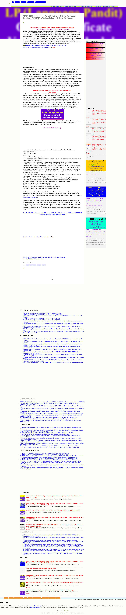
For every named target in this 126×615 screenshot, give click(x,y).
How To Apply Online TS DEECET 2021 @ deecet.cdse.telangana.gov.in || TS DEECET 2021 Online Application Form (53, 362)
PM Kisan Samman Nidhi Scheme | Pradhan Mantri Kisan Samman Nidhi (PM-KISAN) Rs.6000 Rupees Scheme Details (53, 549)
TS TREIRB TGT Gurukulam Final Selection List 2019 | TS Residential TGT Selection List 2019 (44, 453)
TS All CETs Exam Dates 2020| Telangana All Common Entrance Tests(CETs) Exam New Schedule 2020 (50, 540)
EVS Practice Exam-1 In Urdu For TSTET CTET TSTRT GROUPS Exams (41, 319)
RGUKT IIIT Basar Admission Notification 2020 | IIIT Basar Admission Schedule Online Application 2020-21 (48, 419)
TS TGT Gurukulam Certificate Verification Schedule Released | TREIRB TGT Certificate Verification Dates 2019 (49, 457)
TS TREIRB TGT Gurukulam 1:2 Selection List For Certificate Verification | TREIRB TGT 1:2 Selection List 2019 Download (51, 455)
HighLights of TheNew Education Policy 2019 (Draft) (41, 568)
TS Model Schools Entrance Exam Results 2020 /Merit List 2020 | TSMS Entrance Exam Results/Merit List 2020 (49, 446)
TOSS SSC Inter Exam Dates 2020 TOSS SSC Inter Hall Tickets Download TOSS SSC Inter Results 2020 (46, 432)
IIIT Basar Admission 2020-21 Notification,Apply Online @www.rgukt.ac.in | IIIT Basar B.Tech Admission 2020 (48, 417)
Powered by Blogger (63, 610)
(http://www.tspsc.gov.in (30, 197)
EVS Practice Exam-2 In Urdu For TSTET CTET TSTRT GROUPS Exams (41, 318)
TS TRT (39, 265)
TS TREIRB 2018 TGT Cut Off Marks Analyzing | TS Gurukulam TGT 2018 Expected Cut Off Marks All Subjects (49, 459)
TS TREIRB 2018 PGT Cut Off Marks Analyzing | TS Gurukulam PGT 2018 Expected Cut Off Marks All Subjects (48, 458)
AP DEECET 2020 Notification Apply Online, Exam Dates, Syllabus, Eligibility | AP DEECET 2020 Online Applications (53, 545)
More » (28, 500)
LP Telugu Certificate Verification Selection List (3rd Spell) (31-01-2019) (45, 45)
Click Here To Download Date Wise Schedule (36, 47)
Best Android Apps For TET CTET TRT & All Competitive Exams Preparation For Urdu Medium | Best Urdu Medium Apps (96, 148)
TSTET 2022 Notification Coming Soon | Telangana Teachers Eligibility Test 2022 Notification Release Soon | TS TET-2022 (52, 402)
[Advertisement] (52, 57)
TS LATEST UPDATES (31, 265)
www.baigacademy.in (35, 607)
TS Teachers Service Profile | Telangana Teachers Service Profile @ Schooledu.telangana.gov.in (44, 434)
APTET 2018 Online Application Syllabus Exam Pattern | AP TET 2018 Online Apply (50, 590)
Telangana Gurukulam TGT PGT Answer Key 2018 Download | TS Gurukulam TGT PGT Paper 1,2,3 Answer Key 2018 (50, 461)
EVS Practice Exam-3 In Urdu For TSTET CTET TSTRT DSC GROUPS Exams (100, 6)
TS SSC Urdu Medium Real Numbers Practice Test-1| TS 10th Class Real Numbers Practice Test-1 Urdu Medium (52, 544)
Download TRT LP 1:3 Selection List (33, 259)
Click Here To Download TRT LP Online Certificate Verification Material (44, 257)
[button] (23, 23)
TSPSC (43, 265)
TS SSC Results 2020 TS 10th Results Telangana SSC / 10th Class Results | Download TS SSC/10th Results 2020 (49, 447)
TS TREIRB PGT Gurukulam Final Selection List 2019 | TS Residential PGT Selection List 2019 (44, 454)
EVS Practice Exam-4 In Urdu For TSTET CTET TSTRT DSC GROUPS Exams (57, 6)
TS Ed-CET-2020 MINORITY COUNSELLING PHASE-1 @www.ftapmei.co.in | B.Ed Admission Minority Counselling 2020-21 (51, 413)
